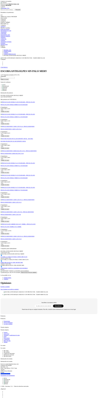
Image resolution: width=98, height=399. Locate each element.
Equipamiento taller (5, 34)
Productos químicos (5, 36)
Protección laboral (5, 29)
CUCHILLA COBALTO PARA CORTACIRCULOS (14, 257)
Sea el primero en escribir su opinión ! (10, 289)
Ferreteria (3, 43)
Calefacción (3, 39)
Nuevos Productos (8, 322)
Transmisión (4, 32)
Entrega (5, 332)
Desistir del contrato (5, 373)
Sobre (5, 336)
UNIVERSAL (4, 67)
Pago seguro (7, 338)
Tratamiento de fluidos (6, 41)
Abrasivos (3, 26)
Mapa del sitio (7, 340)
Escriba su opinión (5, 286)
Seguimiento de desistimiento (8, 375)
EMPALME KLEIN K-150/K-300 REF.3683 (12, 262)
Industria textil (4, 44)
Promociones (7, 321)
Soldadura (3, 37)
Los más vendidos (8, 324)
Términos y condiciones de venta (12, 335)
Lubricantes (3, 33)
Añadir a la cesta (4, 79)
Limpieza (3, 40)
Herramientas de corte (6, 30)
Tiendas (5, 342)
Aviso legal (6, 334)
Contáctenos (7, 339)
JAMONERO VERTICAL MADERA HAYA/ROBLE (14, 268)
